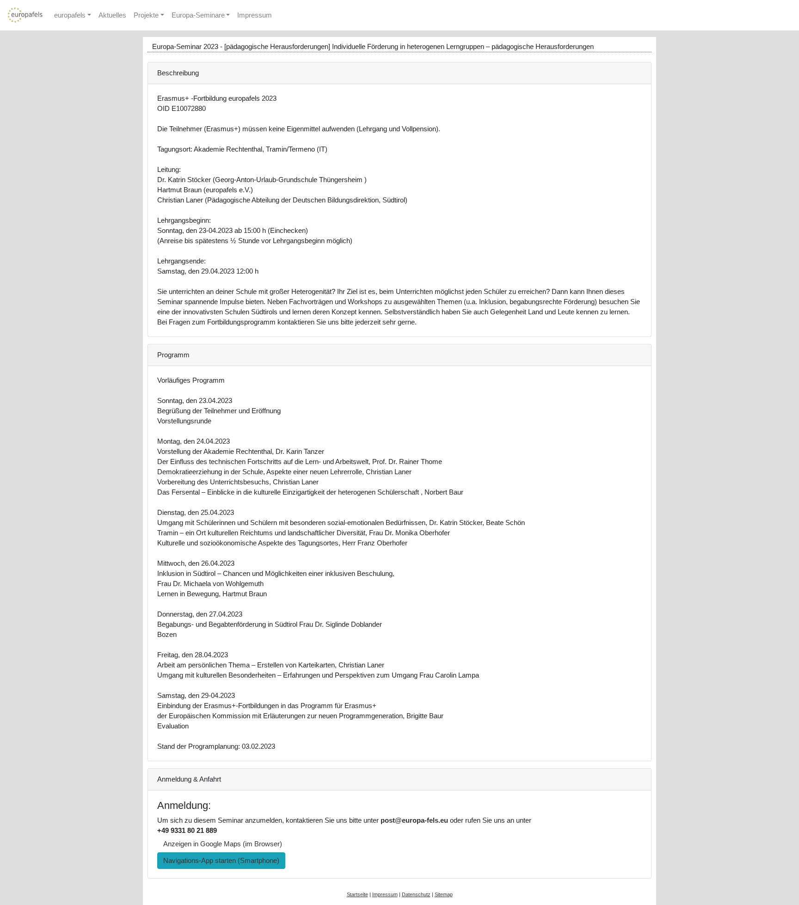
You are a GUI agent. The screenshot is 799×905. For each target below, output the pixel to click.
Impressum (254, 15)
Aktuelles (112, 15)
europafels (70, 15)
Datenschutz (416, 894)
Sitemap (444, 894)
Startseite (357, 894)
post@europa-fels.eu (414, 820)
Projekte (146, 15)
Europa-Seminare (198, 15)
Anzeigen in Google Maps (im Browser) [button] (222, 844)
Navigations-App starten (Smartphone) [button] (221, 860)
